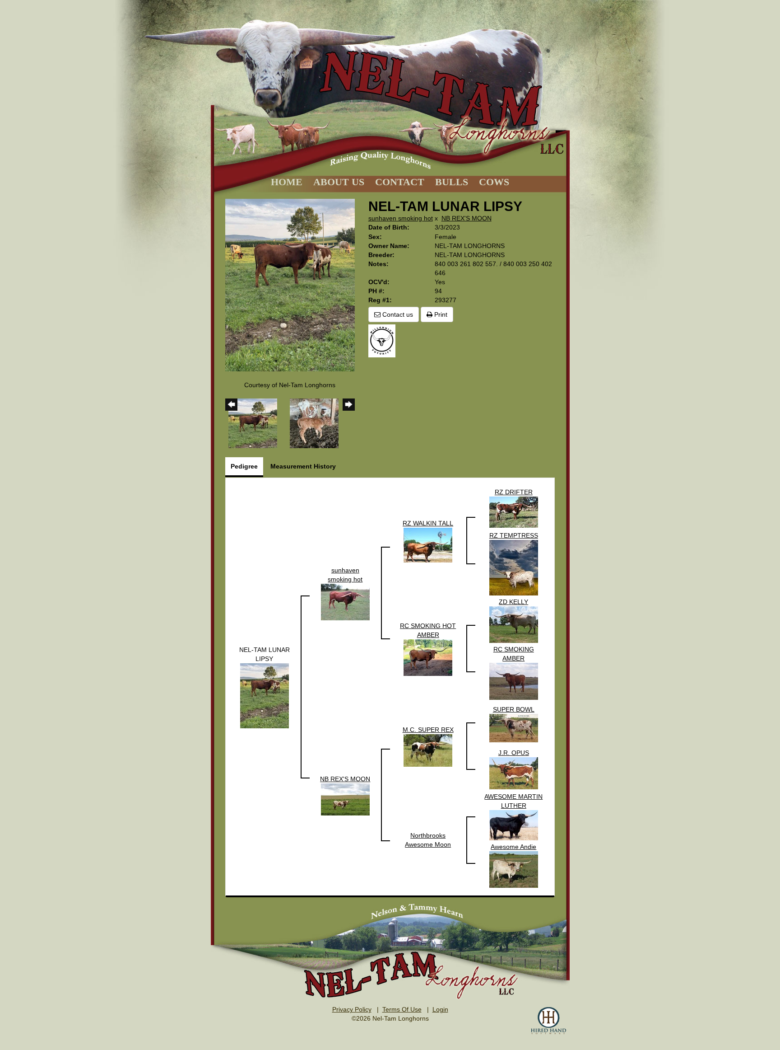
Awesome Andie (513, 846)
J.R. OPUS (513, 752)
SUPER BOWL (513, 709)
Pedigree (244, 466)
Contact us (397, 314)
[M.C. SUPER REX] (428, 750)
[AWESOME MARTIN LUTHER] (513, 824)
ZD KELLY (513, 601)
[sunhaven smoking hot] (345, 601)
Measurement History (303, 466)
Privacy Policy (351, 1009)
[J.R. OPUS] (513, 772)
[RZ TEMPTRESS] (513, 567)
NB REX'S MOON (466, 218)
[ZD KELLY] (513, 624)
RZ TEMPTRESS (513, 535)
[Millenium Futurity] (384, 340)
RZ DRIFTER (514, 492)
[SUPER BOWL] (513, 727)
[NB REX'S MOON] (345, 798)
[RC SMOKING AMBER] (513, 680)
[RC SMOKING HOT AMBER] (428, 657)
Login (440, 1009)
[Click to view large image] (290, 284)
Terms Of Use (402, 1009)
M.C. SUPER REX (428, 729)
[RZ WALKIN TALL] (428, 544)
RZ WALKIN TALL (428, 523)
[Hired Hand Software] (548, 1020)
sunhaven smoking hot (400, 218)
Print (439, 314)
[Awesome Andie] (513, 868)
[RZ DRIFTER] (513, 511)
